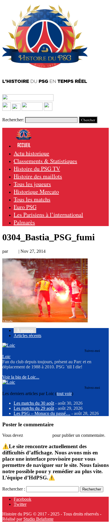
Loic (13, 251)
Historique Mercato (36, 191)
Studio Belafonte (38, 519)
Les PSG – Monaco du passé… (42, 413)
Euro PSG (25, 207)
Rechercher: (13, 119)
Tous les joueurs (32, 184)
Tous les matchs (32, 199)
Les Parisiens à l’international (48, 214)
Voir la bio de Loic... (20, 377)
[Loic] (8, 345)
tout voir (64, 393)
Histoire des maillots (38, 176)
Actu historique (31, 153)
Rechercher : (13, 489)
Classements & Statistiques (45, 161)
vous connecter (37, 435)
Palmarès (24, 222)
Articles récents (27, 335)
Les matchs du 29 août (34, 408)
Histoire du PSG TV (37, 168)
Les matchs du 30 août (34, 403)
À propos (25, 330)
